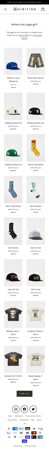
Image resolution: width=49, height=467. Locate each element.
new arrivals (23, 35)
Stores (39, 420)
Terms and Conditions (33, 416)
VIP (25, 424)
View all (25, 394)
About (10, 416)
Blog (32, 420)
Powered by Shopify (30, 446)
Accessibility (24, 420)
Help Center (19, 416)
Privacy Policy (12, 420)
